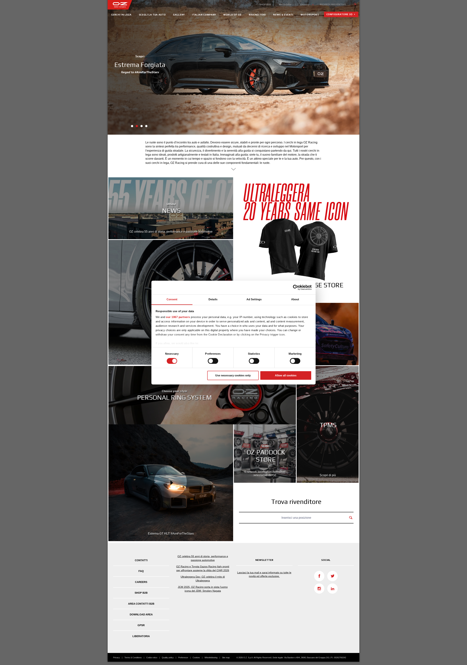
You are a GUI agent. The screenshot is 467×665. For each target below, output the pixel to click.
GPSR (141, 625)
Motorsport (310, 14)
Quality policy (168, 657)
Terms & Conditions (133, 657)
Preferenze (183, 657)
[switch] (213, 361)
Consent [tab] (172, 299)
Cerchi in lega (121, 14)
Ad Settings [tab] (254, 299)
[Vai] (355, 3)
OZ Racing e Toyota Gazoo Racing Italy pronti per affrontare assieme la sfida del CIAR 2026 (202, 568)
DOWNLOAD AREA (141, 614)
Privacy (116, 657)
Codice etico (151, 657)
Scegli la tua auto (152, 14)
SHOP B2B (265, 4)
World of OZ (232, 14)
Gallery (179, 14)
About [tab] (295, 299)
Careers (141, 582)
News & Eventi (283, 14)
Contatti (141, 560)
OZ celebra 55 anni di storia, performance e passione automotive (202, 558)
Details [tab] (213, 299)
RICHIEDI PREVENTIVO (333, 4)
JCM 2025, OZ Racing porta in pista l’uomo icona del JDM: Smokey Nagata (203, 588)
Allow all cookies (285, 375)
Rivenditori (257, 14)
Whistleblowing (210, 657)
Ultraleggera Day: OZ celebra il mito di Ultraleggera (203, 578)
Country (304, 4)
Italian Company (204, 14)
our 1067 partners (178, 317)
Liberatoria (141, 636)
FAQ (141, 571)
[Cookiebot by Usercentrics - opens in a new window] (296, 287)
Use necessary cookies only (233, 375)
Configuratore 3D (339, 14)
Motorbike (285, 4)
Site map (226, 657)
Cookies (196, 657)
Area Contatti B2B (141, 603)
